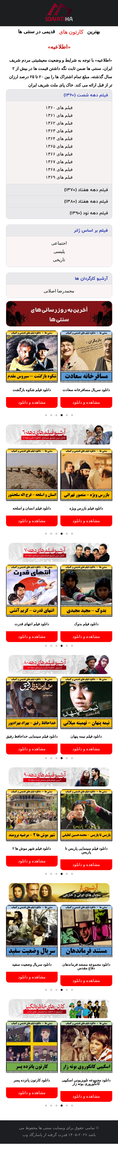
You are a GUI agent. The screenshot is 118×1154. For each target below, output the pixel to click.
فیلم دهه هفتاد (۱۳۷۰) (86, 190)
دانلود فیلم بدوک (86, 624)
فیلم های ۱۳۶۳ (59, 130)
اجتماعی (59, 243)
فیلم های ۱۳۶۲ (59, 123)
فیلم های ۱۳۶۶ (59, 154)
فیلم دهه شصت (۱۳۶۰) (86, 95)
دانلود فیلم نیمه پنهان (86, 736)
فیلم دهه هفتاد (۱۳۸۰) (86, 202)
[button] (59, 95)
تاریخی (59, 259)
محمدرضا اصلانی (59, 291)
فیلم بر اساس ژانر (91, 231)
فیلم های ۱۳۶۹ (59, 177)
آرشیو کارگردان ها (91, 279)
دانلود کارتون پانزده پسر (32, 1080)
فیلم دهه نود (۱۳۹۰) (89, 213)
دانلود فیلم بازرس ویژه (86, 508)
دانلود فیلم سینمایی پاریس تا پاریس (86, 850)
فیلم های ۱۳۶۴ (59, 138)
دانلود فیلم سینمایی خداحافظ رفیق (32, 736)
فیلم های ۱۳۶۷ (59, 161)
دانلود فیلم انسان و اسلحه (32, 508)
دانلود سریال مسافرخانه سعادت (86, 390)
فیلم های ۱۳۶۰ (59, 107)
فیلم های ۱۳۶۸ (59, 169)
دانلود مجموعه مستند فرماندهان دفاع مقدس (86, 966)
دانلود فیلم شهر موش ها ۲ (31, 848)
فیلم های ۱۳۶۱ (59, 115)
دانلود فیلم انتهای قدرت (32, 624)
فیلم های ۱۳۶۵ (59, 146)
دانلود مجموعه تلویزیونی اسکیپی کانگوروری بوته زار (86, 1082)
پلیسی (59, 251)
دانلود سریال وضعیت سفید (32, 964)
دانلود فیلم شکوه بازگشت (32, 390)
